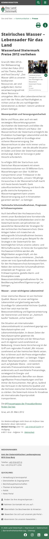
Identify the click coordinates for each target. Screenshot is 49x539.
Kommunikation (22, 18)
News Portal (8, 493)
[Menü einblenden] (45, 2)
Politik (5, 490)
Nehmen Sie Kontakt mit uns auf (18, 504)
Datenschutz (29, 432)
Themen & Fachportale (13, 487)
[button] (38, 2)
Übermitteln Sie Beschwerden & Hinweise (22, 509)
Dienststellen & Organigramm (16, 480)
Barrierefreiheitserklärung (14, 530)
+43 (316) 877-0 (15, 462)
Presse (35, 18)
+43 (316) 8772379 (33, 426)
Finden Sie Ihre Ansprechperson (18, 499)
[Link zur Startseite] (9, 9)
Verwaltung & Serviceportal (15, 477)
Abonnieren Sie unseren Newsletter (20, 519)
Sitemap (31, 530)
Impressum (29, 528)
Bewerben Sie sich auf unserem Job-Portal (23, 514)
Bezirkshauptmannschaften (15, 484)
